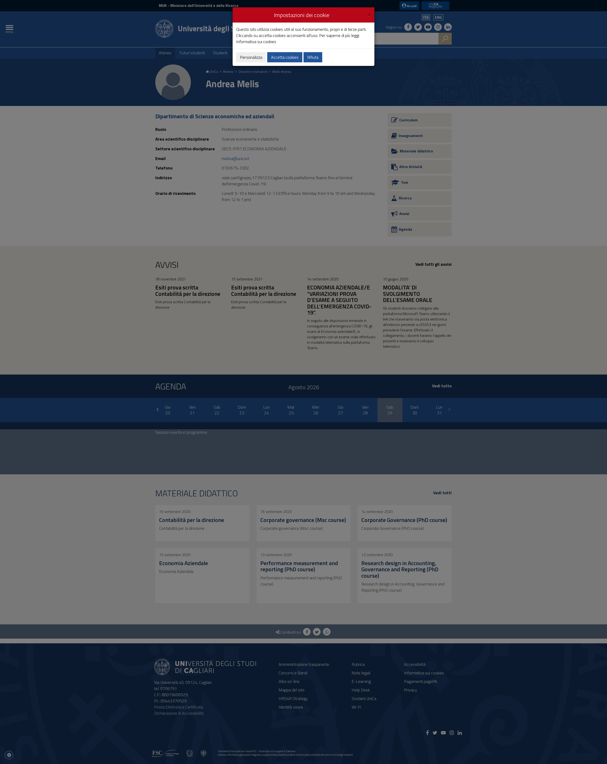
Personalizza (251, 57)
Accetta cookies (285, 57)
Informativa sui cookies (256, 41)
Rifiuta (312, 57)
